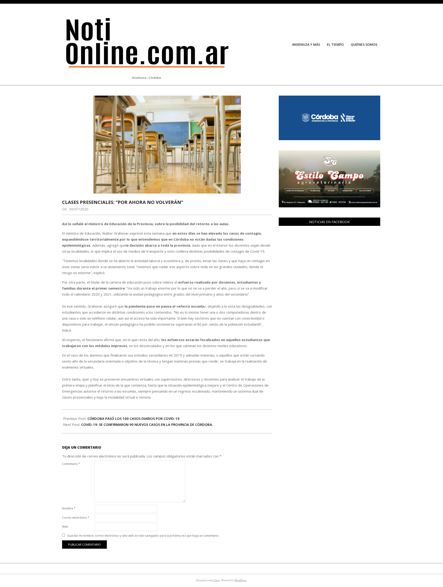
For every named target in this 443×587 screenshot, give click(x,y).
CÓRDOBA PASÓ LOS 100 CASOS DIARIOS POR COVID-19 (133, 418)
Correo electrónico (75, 518)
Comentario (71, 464)
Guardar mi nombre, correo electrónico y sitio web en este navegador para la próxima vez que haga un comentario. (143, 536)
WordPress (240, 580)
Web (65, 527)
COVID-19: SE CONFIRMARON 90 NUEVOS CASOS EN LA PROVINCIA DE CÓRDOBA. (147, 424)
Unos (217, 580)
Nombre (68, 508)
